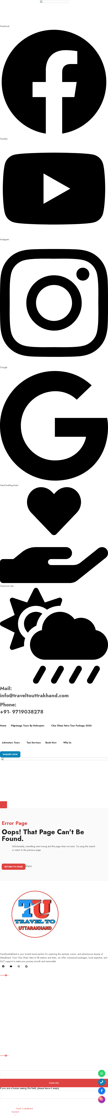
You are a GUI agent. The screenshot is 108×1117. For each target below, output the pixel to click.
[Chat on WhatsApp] (101, 1073)
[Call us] (101, 1082)
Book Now (51, 742)
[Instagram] (101, 1099)
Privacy (9, 1115)
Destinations (7, 991)
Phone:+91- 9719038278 (21, 708)
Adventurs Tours (11, 742)
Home (3, 725)
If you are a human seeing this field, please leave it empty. (29, 1088)
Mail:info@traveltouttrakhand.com (34, 692)
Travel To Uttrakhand (24, 1108)
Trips (4, 1018)
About (4, 1030)
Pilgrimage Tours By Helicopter (27, 725)
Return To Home (13, 866)
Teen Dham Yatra (10, 1003)
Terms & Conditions (26, 1115)
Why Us (67, 742)
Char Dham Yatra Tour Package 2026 (71, 725)
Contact (5, 1041)
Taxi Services (34, 742)
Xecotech (15, 1111)
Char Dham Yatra (10, 1008)
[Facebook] (101, 1090)
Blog (4, 1024)
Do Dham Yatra (9, 997)
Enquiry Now (10, 754)
